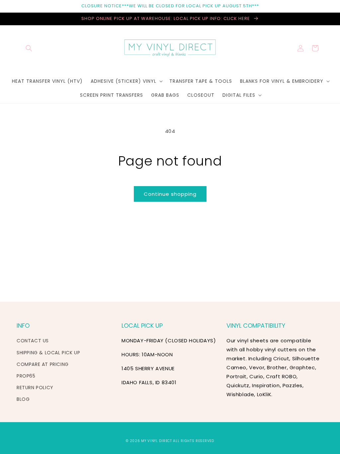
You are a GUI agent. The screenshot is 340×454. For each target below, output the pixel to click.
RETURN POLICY (35, 387)
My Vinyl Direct (156, 440)
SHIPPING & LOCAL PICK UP (48, 352)
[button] (29, 48)
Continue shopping (170, 193)
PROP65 (26, 376)
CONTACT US (33, 340)
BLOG (23, 399)
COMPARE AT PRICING (43, 364)
